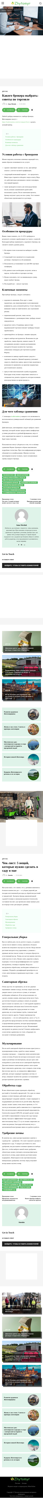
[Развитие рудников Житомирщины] (33, 714)
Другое (9, 10)
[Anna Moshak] (4, 104)
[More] (32, 110)
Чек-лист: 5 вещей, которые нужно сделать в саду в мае (10, 502)
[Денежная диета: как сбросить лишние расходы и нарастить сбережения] (21, 641)
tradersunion (15, 416)
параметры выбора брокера (13, 485)
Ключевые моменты (11, 142)
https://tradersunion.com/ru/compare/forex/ (16, 122)
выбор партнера (22, 475)
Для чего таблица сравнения (14, 145)
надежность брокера (29, 482)
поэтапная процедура (11, 487)
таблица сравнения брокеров (14, 490)
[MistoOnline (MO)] (24, 544)
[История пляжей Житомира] (33, 759)
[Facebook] (18, 544)
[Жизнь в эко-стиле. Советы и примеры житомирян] (33, 729)
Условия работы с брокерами (14, 137)
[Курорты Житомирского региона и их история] (33, 774)
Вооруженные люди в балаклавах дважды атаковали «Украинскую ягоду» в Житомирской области (20, 672)
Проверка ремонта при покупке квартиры (34, 502)
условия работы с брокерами (14, 492)
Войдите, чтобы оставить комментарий (21, 565)
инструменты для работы (12, 480)
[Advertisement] (21, 57)
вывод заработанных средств (14, 477)
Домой (4, 10)
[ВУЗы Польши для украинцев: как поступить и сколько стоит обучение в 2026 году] (21, 689)
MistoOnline (31, 1486)
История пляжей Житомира (14, 757)
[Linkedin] (21, 544)
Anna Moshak (12, 104)
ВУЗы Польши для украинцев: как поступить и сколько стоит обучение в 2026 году (19, 696)
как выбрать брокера (10, 482)
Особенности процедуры (13, 139)
